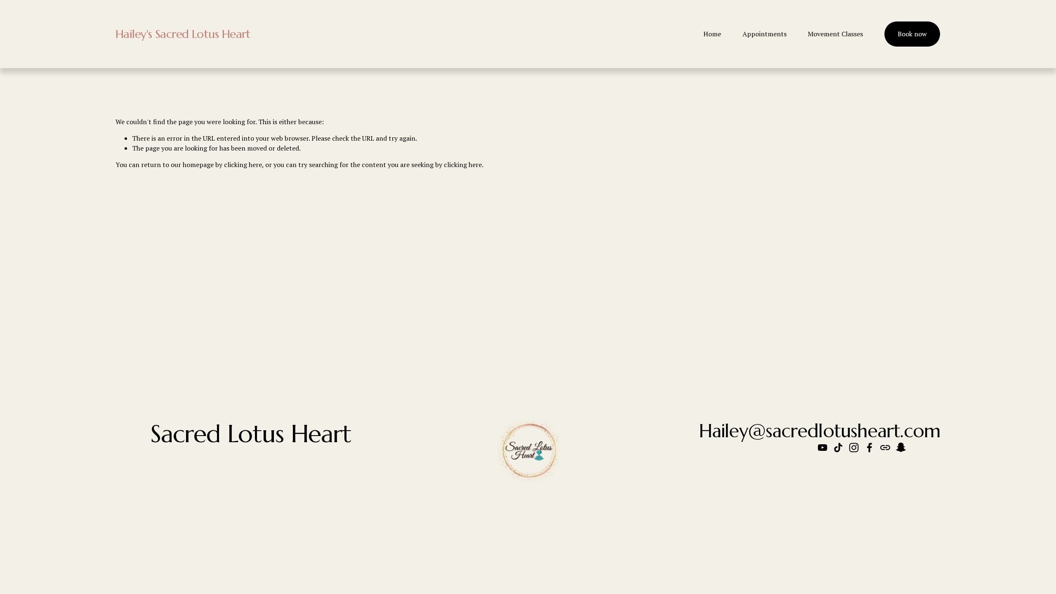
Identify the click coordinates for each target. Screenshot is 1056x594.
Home (712, 33)
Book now (912, 33)
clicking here (243, 164)
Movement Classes (835, 33)
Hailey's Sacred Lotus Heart (183, 34)
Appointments (764, 33)
